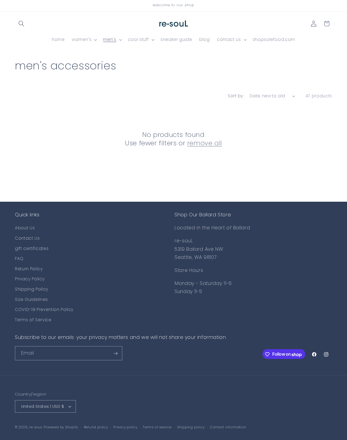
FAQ (19, 259)
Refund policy (96, 427)
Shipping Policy (31, 289)
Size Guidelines (31, 299)
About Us (25, 228)
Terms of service (157, 427)
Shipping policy (191, 427)
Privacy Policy (29, 279)
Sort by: (236, 96)
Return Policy (29, 269)
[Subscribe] (115, 353)
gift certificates (32, 248)
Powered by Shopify (61, 427)
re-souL (35, 427)
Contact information (228, 427)
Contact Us (27, 238)
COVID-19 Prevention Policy (44, 310)
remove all (204, 143)
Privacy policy (125, 427)
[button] (21, 23)
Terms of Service (33, 320)
